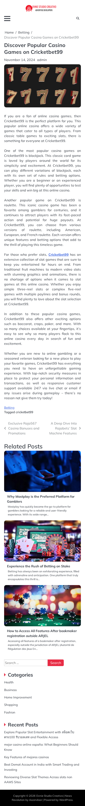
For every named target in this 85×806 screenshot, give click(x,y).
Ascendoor (35, 799)
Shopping (11, 705)
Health (9, 682)
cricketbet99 (24, 412)
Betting (9, 407)
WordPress (66, 799)
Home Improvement (18, 697)
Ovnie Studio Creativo (49, 795)
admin (42, 60)
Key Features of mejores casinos (26, 757)
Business (10, 690)
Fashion (9, 712)
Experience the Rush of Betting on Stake (38, 566)
